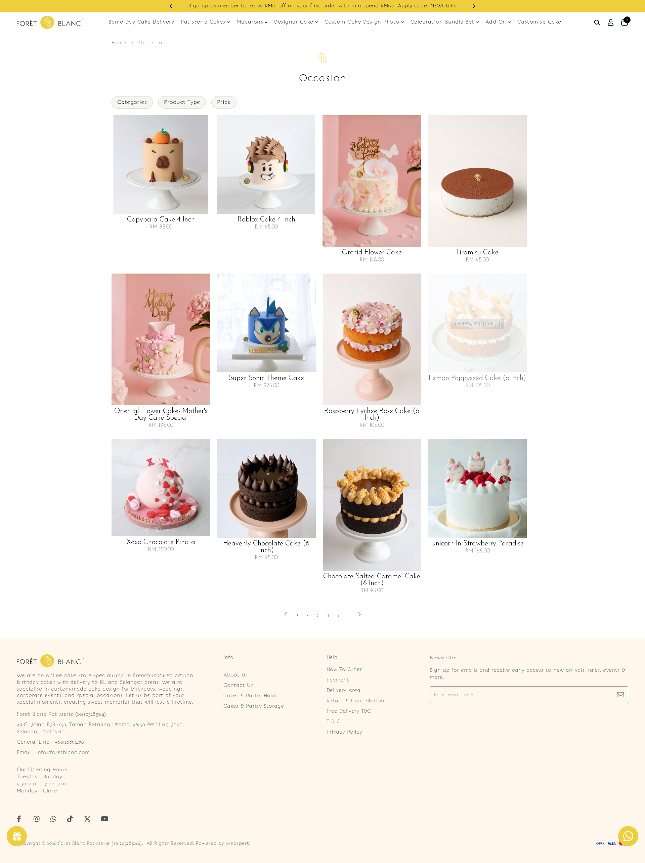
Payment (338, 680)
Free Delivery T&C (349, 711)
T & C (333, 721)
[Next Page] (359, 614)
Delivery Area (343, 690)
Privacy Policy (344, 732)
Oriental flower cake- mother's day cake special (160, 414)
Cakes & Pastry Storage (253, 706)
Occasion (150, 43)
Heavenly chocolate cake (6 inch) (266, 547)
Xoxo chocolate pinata (161, 542)
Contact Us (238, 685)
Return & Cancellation (355, 701)
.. (347, 613)
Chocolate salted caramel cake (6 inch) (371, 580)
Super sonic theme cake (266, 378)
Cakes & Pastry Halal (249, 696)
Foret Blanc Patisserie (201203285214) (100, 843)
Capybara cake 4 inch (161, 219)
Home (119, 43)
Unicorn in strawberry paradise (477, 543)
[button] (171, 6)
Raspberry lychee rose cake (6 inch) (371, 414)
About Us (235, 675)
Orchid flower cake (372, 252)
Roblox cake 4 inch (266, 219)
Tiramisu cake (477, 252)
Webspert (237, 843)
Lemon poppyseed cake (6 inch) (477, 378)
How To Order (344, 669)
